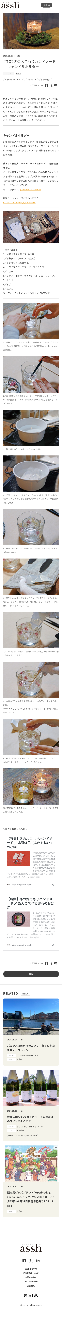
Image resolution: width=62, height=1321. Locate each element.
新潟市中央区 (45, 80)
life (18, 55)
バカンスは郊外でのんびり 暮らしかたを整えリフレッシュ (31, 1048)
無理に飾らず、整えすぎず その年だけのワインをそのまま (30, 1119)
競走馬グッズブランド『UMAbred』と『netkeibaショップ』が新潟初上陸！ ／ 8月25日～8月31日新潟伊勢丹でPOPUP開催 (30, 1199)
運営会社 (31, 1285)
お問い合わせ (31, 1277)
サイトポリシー (31, 1281)
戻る (31, 974)
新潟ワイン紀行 (32, 1135)
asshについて (31, 1269)
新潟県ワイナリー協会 (15, 1135)
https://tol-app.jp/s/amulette (19, 202)
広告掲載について (31, 1273)
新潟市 (18, 73)
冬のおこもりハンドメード (14, 80)
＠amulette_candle (30, 189)
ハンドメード (32, 80)
